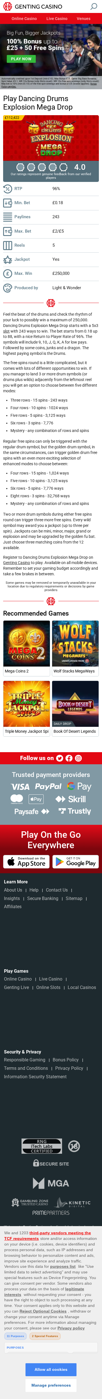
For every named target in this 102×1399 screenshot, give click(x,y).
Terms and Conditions (26, 1068)
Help (34, 890)
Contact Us (57, 890)
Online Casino (24, 19)
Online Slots (48, 987)
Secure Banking (42, 898)
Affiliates (13, 906)
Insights (12, 898)
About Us (13, 890)
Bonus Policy (66, 1059)
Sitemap (74, 898)
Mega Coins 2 (17, 671)
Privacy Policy (69, 1068)
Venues (83, 19)
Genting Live (16, 987)
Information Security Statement (35, 1076)
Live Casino (56, 19)
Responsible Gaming (24, 1059)
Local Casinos (82, 987)
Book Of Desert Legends (75, 731)
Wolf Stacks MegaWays (74, 671)
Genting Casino (16, 562)
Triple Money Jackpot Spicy (26, 731)
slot (6, 331)
